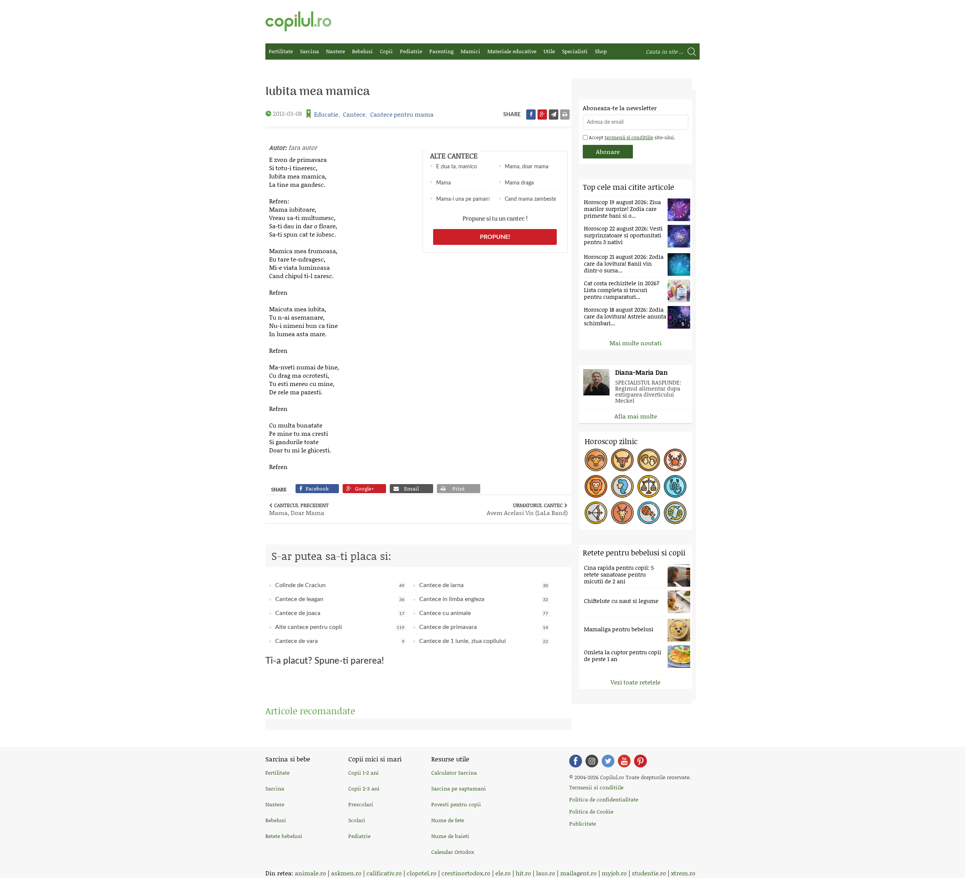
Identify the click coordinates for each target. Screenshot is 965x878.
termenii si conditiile (629, 137)
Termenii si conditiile (596, 787)
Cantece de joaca (339, 613)
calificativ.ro (384, 873)
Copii (386, 51)
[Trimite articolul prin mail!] (553, 114)
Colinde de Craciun (339, 585)
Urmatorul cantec (527, 509)
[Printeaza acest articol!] (565, 114)
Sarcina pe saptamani (458, 788)
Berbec (596, 460)
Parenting (441, 51)
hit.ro (523, 873)
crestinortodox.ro (465, 873)
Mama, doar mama (526, 166)
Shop (601, 51)
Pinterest (640, 761)
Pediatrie (411, 51)
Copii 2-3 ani (364, 788)
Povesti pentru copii (456, 804)
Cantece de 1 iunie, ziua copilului (483, 641)
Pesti (675, 512)
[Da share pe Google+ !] (542, 114)
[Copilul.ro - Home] (298, 21)
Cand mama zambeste (530, 199)
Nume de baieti (450, 836)
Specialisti (575, 51)
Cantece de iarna (483, 585)
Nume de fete (447, 820)
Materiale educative (511, 51)
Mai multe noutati (636, 342)
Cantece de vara (339, 641)
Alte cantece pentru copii (339, 627)
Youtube (624, 761)
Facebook (575, 761)
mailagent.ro (578, 873)
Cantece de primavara (483, 627)
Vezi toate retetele (635, 682)
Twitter (608, 761)
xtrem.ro (683, 873)
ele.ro (503, 873)
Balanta (648, 486)
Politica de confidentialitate (603, 799)
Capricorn (622, 512)
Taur (622, 460)
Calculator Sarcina (454, 773)
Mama (443, 183)
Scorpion (675, 486)
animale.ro (310, 873)
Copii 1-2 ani (363, 773)
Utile (549, 51)
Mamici (470, 51)
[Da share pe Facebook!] (531, 114)
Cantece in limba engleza (483, 599)
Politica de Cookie (591, 811)
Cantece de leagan (339, 599)
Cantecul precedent (299, 509)
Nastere (335, 51)
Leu (596, 486)
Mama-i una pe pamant (463, 199)
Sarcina (309, 51)
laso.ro (545, 873)
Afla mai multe (635, 416)
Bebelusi (362, 51)
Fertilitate (281, 51)
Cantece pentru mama (401, 114)
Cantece (354, 114)
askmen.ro (346, 873)
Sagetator (596, 512)
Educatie (326, 114)
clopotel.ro (422, 873)
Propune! (495, 237)
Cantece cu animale (483, 613)
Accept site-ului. (631, 137)
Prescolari (360, 804)
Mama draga (519, 183)
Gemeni (648, 460)
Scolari (356, 820)
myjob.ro (614, 873)
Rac (675, 460)
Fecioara (622, 486)
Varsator (648, 512)
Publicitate (582, 823)
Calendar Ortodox (452, 852)
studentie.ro (649, 873)
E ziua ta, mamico (456, 166)
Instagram (591, 761)
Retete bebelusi (283, 836)
